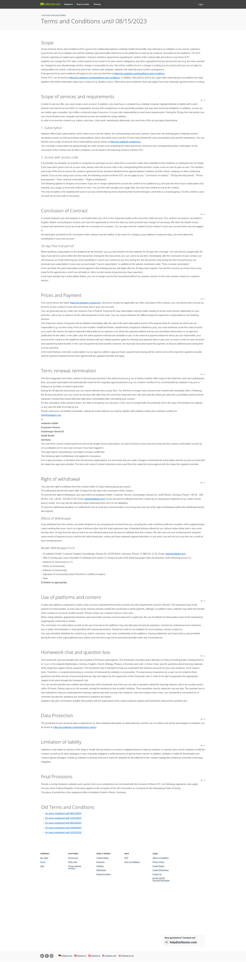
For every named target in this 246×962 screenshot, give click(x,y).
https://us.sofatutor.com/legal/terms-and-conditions (139, 73)
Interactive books (103, 874)
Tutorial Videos (102, 858)
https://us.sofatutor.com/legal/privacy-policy (74, 727)
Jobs (42, 866)
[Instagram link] (52, 956)
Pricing (97, 4)
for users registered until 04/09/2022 (63, 828)
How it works (83, 4)
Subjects (68, 4)
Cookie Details (158, 866)
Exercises (100, 862)
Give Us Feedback (132, 862)
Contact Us (157, 874)
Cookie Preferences (160, 870)
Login (200, 4)
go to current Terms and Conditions (54, 15)
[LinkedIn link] (42, 956)
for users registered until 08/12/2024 (63, 813)
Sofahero (100, 866)
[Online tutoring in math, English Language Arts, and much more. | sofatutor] (50, 4)
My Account (73, 858)
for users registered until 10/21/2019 (63, 832)
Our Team (44, 858)
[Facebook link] (47, 956)
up (201, 100)
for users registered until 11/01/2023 (63, 818)
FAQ (126, 858)
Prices (42, 862)
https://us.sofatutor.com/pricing (125, 142)
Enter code (72, 862)
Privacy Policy (158, 862)
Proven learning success (74, 867)
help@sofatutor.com (51, 415)
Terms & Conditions (160, 858)
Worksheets (101, 870)
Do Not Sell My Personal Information (161, 879)
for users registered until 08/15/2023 (63, 823)
